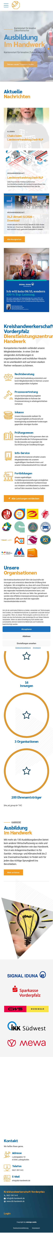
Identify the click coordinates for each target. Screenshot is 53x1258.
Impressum (37, 648)
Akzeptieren (26, 629)
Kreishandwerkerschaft (16, 173)
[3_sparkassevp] (26, 991)
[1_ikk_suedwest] (26, 1025)
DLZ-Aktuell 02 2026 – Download (20, 218)
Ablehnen (26, 636)
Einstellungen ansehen (26, 643)
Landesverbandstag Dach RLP (25, 177)
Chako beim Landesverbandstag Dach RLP (25, 137)
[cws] (26, 1008)
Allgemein (11, 132)
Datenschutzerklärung (23, 648)
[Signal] (26, 974)
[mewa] (26, 1043)
